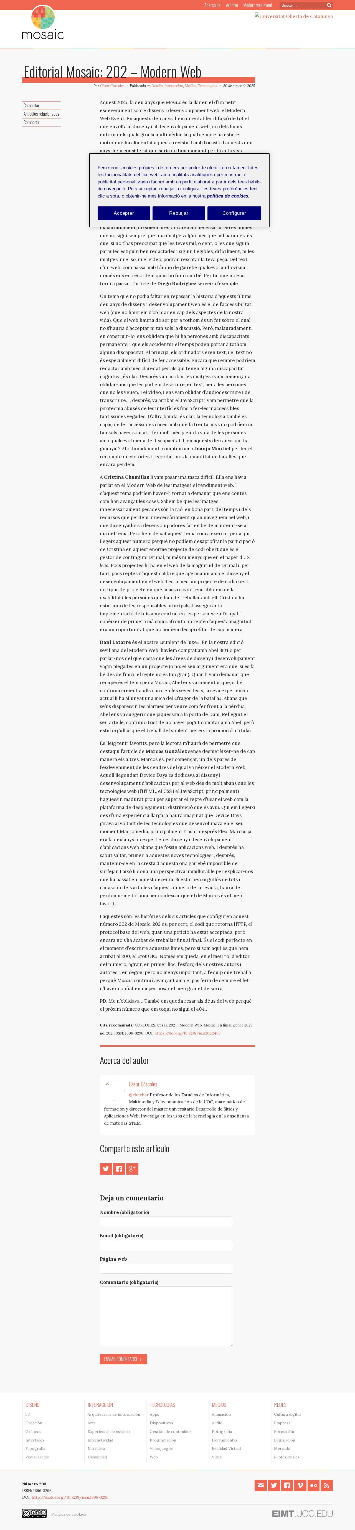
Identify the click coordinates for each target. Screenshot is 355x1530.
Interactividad (100, 1440)
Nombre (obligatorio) (124, 1212)
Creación (34, 1422)
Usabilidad (97, 1457)
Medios (190, 86)
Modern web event (258, 5)
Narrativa (96, 1448)
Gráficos (33, 1431)
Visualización (37, 1457)
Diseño (157, 86)
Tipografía (35, 1448)
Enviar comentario (120, 1359)
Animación (221, 1414)
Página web (113, 1259)
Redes (280, 1404)
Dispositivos (161, 1422)
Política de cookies (68, 1514)
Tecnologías (207, 86)
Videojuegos (161, 1448)
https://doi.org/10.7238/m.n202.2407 (187, 1033)
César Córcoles (112, 86)
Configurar (234, 213)
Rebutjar (179, 213)
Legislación (284, 1440)
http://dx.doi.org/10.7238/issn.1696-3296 (70, 1497)
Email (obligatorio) (121, 1236)
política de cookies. (228, 196)
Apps (154, 1414)
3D (28, 1414)
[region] (179, 190)
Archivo (232, 5)
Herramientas (224, 1440)
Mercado (282, 1448)
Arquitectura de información (114, 1414)
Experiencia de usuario (109, 1431)
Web (154, 1457)
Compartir (32, 122)
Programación (163, 1440)
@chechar (139, 1094)
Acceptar (124, 213)
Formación (284, 1431)
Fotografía (222, 1431)
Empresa (282, 1422)
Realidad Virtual (226, 1448)
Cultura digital (287, 1414)
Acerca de (212, 5)
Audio (217, 1422)
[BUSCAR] (327, 5)
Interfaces (35, 1440)
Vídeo (217, 1457)
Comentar (31, 105)
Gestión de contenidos (171, 1431)
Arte (92, 1422)
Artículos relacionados (41, 113)
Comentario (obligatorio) (129, 1282)
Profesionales (287, 1457)
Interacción (173, 86)
